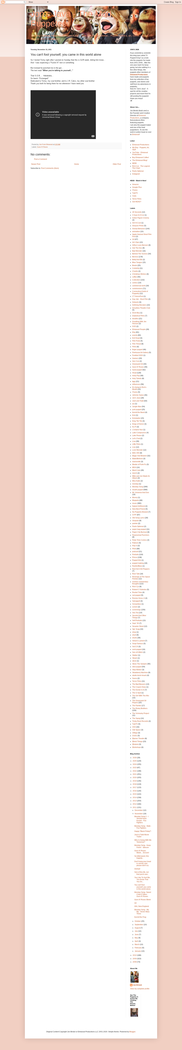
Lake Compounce (139, 433)
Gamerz (135, 358)
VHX (134, 727)
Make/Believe (137, 459)
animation (136, 231)
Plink (134, 549)
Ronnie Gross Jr (138, 598)
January (138, 951)
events (134, 335)
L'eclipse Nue (137, 430)
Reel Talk (135, 574)
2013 (135, 801)
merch (134, 473)
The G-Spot (136, 693)
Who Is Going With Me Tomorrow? (142, 841)
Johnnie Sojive (138, 395)
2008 (135, 962)
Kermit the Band (138, 412)
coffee (134, 277)
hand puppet (137, 370)
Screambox (136, 604)
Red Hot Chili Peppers (141, 569)
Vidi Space (136, 730)
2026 (135, 758)
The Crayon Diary (139, 687)
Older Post (117, 164)
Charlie (135, 271)
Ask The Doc (137, 248)
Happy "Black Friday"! (142, 831)
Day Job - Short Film (140, 299)
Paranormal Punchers (140, 535)
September (139, 925)
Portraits (135, 554)
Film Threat (136, 344)
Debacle (135, 302)
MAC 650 (135, 453)
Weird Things (137, 741)
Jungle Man (136, 407)
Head (134, 373)
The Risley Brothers (139, 708)
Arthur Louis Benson (140, 245)
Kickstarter (136, 418)
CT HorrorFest (137, 296)
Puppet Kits (136, 560)
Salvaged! (136, 601)
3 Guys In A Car (138, 215)
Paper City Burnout (139, 532)
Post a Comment (40, 159)
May (136, 938)
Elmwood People (138, 329)
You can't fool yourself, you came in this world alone (142, 887)
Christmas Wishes (139, 274)
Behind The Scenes (139, 254)
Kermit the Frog (140, 917)
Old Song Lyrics (138, 518)
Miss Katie (136, 481)
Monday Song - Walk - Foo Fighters (142, 827)
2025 (135, 761)
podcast (135, 552)
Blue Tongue (137, 262)
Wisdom (135, 744)
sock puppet (137, 649)
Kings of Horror (138, 424)
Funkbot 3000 (137, 355)
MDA (134, 467)
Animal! (137, 869)
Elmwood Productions (139, 75)
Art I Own (135, 242)
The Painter (136, 706)
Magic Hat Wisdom (139, 456)
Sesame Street (138, 626)
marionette (136, 462)
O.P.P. (134, 515)
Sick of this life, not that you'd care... (141, 873)
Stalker (135, 655)
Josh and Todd (138, 401)
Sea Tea (135, 613)
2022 (135, 771)
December (139, 810)
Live (134, 447)
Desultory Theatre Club (141, 308)
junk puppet (136, 410)
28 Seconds (136, 212)
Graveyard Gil (137, 364)
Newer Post (35, 164)
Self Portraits (137, 620)
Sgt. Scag (136, 629)
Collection (136, 280)
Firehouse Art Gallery (140, 352)
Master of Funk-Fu (139, 464)
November (139, 814)
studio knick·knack (139, 675)
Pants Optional (138, 171)
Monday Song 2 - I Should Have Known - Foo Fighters (141, 820)
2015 (135, 794)
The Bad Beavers (139, 684)
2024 (135, 764)
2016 (135, 791)
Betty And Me (137, 260)
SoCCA (135, 647)
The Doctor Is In (138, 690)
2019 (135, 781)
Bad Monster (137, 251)
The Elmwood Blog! (139, 160)
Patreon (135, 543)
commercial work (138, 286)
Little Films (136, 444)
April (137, 941)
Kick (134, 415)
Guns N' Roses (42, 147)
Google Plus (137, 187)
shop (134, 632)
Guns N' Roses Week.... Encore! (141, 852)
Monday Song (137, 487)
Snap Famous (137, 644)
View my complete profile (139, 989)
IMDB (134, 163)
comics (135, 283)
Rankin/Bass (137, 566)
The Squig (136, 718)
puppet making (138, 563)
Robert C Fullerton (139, 590)
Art (133, 239)
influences (136, 384)
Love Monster (137, 450)
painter (135, 523)
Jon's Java (136, 398)
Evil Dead (136, 338)
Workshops (136, 747)
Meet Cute (136, 470)
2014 (135, 797)
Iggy (134, 381)
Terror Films (136, 199)
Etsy (134, 332)
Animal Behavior (138, 229)
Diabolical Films (138, 316)
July (136, 931)
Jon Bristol (137, 985)
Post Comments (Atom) (50, 168)
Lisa (134, 441)
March (137, 944)
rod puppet (136, 595)
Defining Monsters (139, 305)
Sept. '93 (135, 623)
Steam (134, 658)
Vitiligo (134, 733)
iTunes (134, 190)
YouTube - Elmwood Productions (140, 153)
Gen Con (135, 361)
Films (134, 347)
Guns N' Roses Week (142, 900)
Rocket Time (137, 592)
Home (76, 164)
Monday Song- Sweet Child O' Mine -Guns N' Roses (142, 894)
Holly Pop (136, 376)
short (134, 635)
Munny (134, 497)
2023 (135, 768)
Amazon (135, 184)
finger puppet (137, 350)
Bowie (134, 265)
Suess (134, 678)
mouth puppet (137, 490)
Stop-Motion (137, 670)
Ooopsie (135, 521)
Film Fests (136, 341)
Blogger (132, 1032)
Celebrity (135, 268)
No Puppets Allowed (140, 512)
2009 (135, 959)
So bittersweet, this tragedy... (141, 857)
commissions (137, 289)
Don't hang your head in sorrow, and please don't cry (142, 863)
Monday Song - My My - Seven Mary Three (141, 912)
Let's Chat (136, 438)
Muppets (135, 500)
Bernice (135, 257)
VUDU (134, 736)
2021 (135, 774)
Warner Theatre (138, 738)
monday (135, 484)
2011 (135, 807)
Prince (134, 557)
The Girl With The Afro (140, 696)
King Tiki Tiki (137, 421)
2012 (135, 804)
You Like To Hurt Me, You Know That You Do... (142, 880)
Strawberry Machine (140, 673)
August (137, 928)
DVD (134, 326)
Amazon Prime (138, 226)
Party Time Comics (139, 540)
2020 (135, 777)
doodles (135, 319)
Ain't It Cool (136, 223)
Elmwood (135, 134)
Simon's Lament (138, 641)
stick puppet (136, 667)
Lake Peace (136, 435)
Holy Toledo (136, 378)
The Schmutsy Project (140, 713)
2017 (135, 787)
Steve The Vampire (139, 664)
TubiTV (135, 193)
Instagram (136, 174)
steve (134, 661)
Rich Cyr (135, 587)
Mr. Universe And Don (140, 493)
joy (133, 404)
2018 (135, 784)
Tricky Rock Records (140, 721)
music (134, 503)
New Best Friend (138, 509)
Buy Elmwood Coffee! (140, 157)
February (138, 948)
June (137, 935)
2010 (135, 955)
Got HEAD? (136, 202)
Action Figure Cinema (140, 218)
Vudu (134, 196)
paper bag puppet (139, 529)
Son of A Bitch (137, 652)
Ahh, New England (141, 906)
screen (134, 607)
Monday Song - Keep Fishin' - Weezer (142, 846)
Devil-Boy (136, 313)
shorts (134, 638)
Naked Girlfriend (138, 506)
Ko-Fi (134, 427)
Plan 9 (134, 546)
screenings (136, 610)
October (138, 921)
